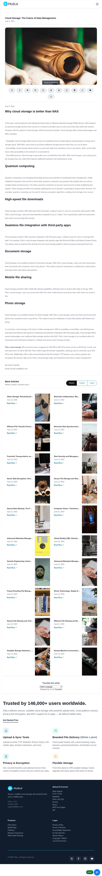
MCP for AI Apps (58, 807)
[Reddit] (58, 90)
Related (71, 383)
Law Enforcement (59, 841)
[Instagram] (85, 858)
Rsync (54, 805)
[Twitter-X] (71, 858)
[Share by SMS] (43, 90)
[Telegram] (51, 90)
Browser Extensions (15, 833)
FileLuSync (12, 825)
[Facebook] (19, 90)
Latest (92, 383)
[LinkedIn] (74, 90)
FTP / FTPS (57, 794)
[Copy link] (82, 90)
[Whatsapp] (66, 90)
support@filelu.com (15, 807)
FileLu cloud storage (13, 347)
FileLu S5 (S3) (58, 799)
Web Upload (57, 791)
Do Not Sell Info (58, 833)
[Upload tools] (51, 96)
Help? (89, 872)
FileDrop (11, 830)
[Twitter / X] (27, 90)
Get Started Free (10, 720)
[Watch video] (90, 90)
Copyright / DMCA (59, 838)
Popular (82, 383)
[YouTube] (92, 858)
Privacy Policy (57, 825)
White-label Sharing (15, 836)
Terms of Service (59, 827)
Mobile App (12, 827)
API (53, 810)
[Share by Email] (35, 90)
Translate (58, 689)
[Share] (11, 90)
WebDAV (55, 797)
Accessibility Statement (61, 830)
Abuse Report (57, 836)
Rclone (55, 802)
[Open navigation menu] (97, 4)
